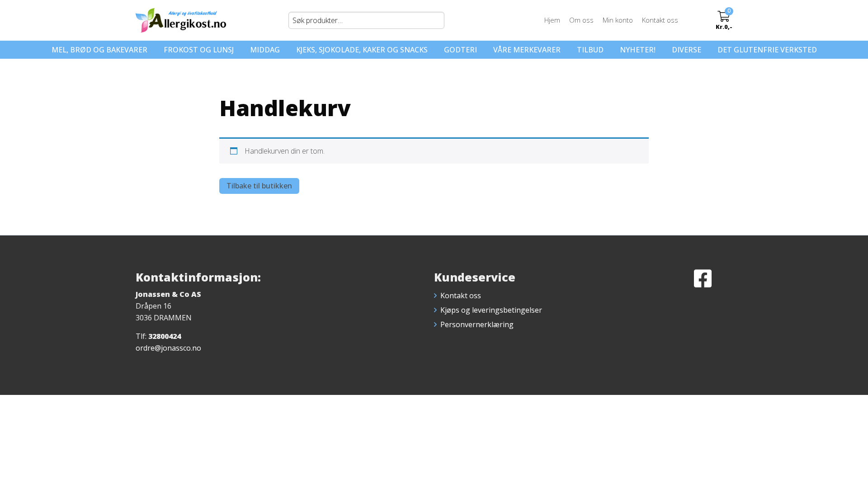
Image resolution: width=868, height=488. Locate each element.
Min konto (618, 19)
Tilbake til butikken (259, 186)
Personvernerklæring (477, 324)
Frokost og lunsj (199, 50)
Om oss (581, 19)
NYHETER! (638, 50)
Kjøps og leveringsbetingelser (491, 310)
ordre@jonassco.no (168, 348)
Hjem (552, 19)
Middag (265, 50)
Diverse (686, 50)
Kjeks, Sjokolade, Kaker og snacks (362, 50)
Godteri (460, 50)
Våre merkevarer (527, 50)
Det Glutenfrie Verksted (767, 50)
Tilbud (590, 50)
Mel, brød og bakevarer (99, 50)
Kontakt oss (660, 19)
